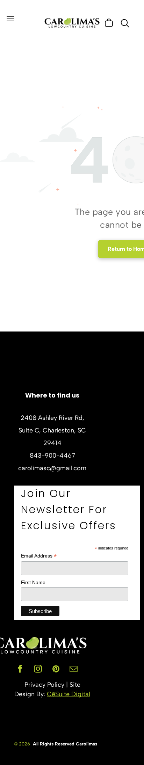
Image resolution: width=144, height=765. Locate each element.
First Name (33, 582)
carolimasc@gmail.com (52, 468)
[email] (73, 670)
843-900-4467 (52, 455)
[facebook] (20, 670)
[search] (125, 24)
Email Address (39, 556)
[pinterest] (56, 670)
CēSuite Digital (68, 694)
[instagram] (38, 670)
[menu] (10, 19)
